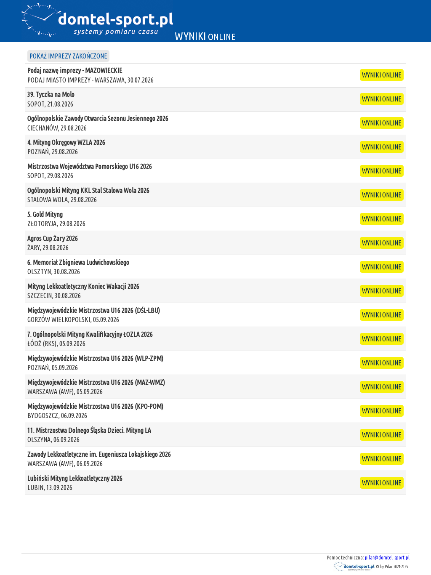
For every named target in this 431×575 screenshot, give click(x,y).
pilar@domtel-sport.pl (387, 557)
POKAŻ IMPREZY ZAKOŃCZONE (68, 56)
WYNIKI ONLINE (382, 75)
